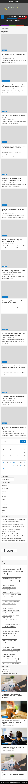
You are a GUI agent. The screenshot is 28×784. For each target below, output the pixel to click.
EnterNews (17, 782)
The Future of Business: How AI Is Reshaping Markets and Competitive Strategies (12, 695)
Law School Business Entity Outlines (11, 631)
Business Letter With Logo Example (11, 580)
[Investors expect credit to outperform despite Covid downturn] (14, 198)
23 (24, 462)
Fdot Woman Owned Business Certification (12, 612)
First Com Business (7, 617)
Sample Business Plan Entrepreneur (11, 649)
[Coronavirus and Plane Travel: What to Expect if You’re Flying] (14, 385)
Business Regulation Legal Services (11, 589)
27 (14, 465)
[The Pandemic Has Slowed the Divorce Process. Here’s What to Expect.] (14, 322)
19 (10, 462)
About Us (20, 24)
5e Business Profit (7, 566)
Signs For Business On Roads (9, 661)
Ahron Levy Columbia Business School (11, 569)
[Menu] (5, 17)
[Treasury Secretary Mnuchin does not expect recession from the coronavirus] (14, 355)
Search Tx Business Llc (8, 656)
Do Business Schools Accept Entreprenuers (12, 596)
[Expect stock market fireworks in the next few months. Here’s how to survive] (14, 73)
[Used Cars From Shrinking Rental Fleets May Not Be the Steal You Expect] (14, 135)
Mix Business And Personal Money (10, 638)
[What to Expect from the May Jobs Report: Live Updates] (14, 228)
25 (7, 465)
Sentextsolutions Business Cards (10, 658)
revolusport (5, 671)
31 (3, 468)
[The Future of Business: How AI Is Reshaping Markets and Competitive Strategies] (14, 683)
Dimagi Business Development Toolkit (11, 594)
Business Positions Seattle (9, 587)
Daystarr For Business (15, 592)
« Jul (3, 472)
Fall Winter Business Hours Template (11, 610)
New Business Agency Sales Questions (11, 642)
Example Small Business (8, 608)
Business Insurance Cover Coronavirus (11, 578)
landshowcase (5, 669)
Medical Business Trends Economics (11, 635)
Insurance (22, 16)
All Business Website (7, 571)
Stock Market (6, 80)
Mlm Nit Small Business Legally (9, 640)
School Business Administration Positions (12, 651)
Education (4, 491)
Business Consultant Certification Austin (12, 576)
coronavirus (5, 592)
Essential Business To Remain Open (11, 606)
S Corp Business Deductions (9, 654)
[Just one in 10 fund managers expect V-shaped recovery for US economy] (14, 259)
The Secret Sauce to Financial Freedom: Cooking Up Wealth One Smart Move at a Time (13, 774)
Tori (13, 58)
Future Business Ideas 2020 (9, 626)
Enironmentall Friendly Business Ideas (11, 599)
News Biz (17, 20)
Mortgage (9, 20)
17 (3, 462)
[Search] (23, 16)
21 (17, 462)
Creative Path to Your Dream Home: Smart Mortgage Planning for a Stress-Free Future (13, 722)
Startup (4, 510)
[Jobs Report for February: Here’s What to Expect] (14, 416)
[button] (5, 17)
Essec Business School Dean (9, 603)
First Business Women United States (11, 615)
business (5, 573)
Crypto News (12, 16)
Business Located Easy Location (10, 583)
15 (21, 459)
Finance (12, 24)
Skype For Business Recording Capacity (11, 663)
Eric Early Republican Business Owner (11, 601)
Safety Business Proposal (8, 647)
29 (21, 465)
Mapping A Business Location (9, 633)
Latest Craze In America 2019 (9, 628)
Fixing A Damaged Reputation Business (11, 619)
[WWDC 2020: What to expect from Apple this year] (14, 104)
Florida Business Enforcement (9, 622)
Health (3, 499)
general (4, 496)
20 (14, 462)
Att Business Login (18, 571)
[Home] (2, 17)
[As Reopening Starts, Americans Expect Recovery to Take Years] (14, 289)
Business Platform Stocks (8, 585)
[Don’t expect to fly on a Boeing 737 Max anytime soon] (14, 43)
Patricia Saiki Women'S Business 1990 (11, 645)
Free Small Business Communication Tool (12, 624)
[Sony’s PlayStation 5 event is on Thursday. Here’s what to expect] (14, 167)
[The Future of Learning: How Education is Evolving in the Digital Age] (14, 736)
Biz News (5, 24)
